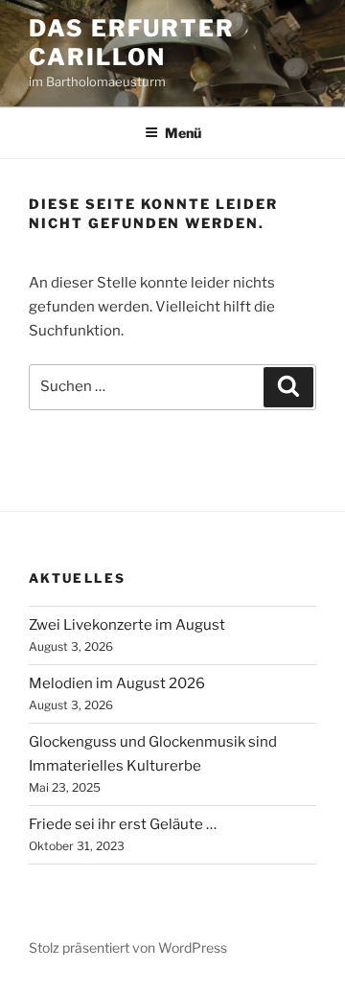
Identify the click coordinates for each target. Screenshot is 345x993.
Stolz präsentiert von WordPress (128, 947)
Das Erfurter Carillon (132, 42)
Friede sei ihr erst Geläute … (123, 824)
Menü (183, 133)
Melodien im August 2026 (117, 683)
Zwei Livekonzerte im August (127, 625)
